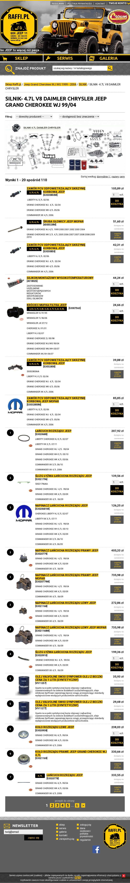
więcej (78, 878)
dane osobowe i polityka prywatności (86, 832)
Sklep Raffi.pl (13, 84)
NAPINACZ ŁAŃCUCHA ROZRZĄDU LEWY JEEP (65, 602)
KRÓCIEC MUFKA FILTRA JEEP (47, 305)
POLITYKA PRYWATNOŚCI (80, 3)
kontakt (63, 835)
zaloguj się (85, 824)
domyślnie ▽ (104, 176)
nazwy (115, 176)
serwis (62, 828)
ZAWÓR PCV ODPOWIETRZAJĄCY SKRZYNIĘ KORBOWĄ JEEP (56, 190)
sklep (62, 824)
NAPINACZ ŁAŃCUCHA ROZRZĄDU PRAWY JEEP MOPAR (66, 576)
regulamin (85, 840)
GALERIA (109, 58)
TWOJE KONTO (118, 3)
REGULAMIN (58, 3)
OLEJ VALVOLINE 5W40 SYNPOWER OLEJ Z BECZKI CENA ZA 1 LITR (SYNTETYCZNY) (69, 703)
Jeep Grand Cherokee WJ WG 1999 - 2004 (50, 84)
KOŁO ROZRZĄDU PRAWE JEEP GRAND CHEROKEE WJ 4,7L (71, 753)
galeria (63, 831)
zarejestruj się (66, 839)
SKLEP (21, 58)
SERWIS (65, 58)
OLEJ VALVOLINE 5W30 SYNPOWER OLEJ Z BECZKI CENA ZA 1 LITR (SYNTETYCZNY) (69, 678)
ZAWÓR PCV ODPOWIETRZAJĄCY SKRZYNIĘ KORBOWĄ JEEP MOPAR (56, 399)
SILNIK (83, 84)
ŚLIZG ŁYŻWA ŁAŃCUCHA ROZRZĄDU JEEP (63, 476)
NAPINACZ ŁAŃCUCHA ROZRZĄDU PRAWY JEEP (66, 550)
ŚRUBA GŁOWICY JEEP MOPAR (63, 221)
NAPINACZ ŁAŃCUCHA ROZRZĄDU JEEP (61, 505)
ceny (122, 176)
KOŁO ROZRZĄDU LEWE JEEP (54, 727)
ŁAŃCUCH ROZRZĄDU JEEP (53, 431)
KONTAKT (100, 3)
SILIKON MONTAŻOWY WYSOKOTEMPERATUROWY (60, 278)
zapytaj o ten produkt (117, 235)
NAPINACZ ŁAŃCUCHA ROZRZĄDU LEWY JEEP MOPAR (70, 627)
